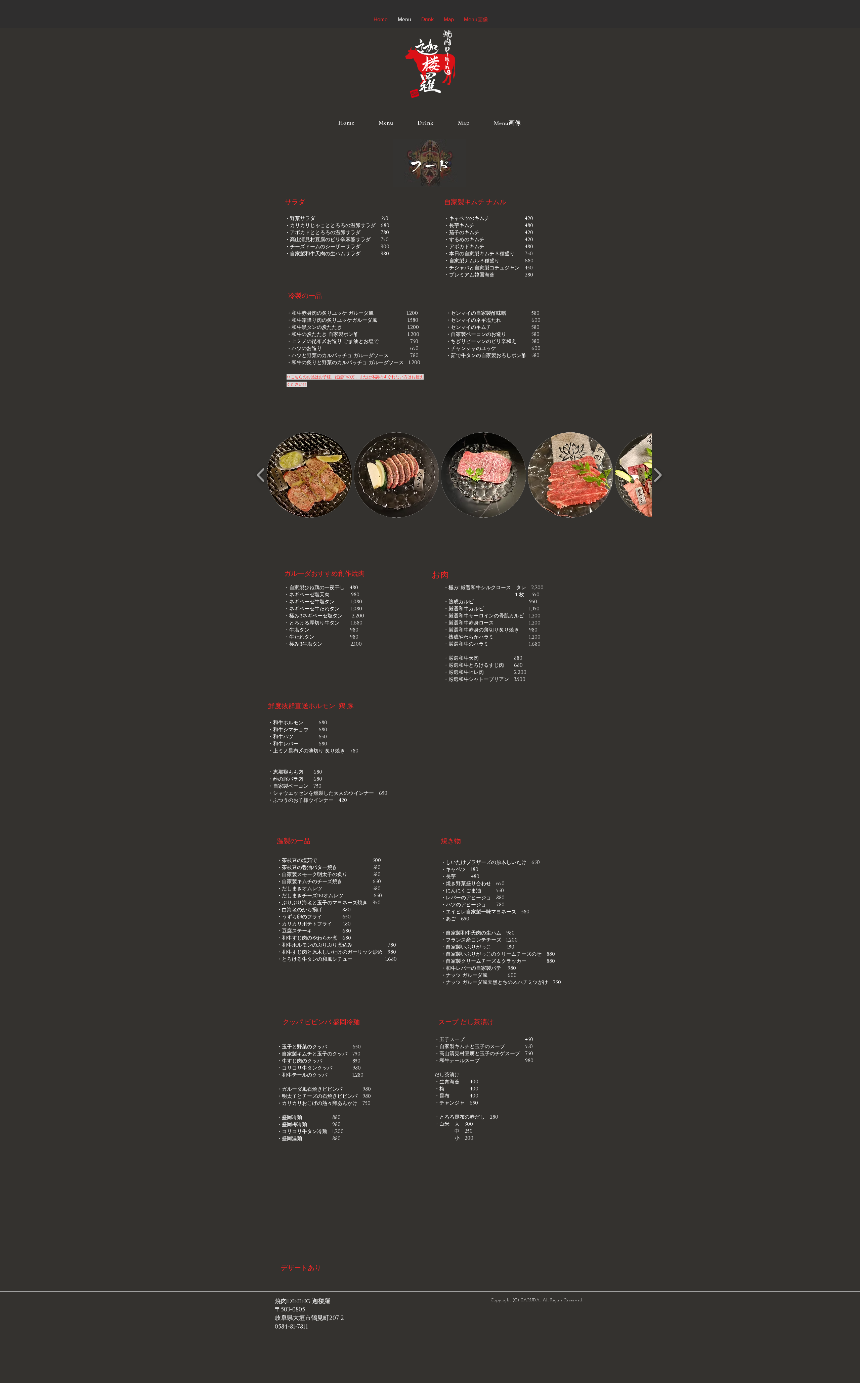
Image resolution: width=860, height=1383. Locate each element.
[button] (309, 475)
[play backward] (260, 475)
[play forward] (657, 475)
